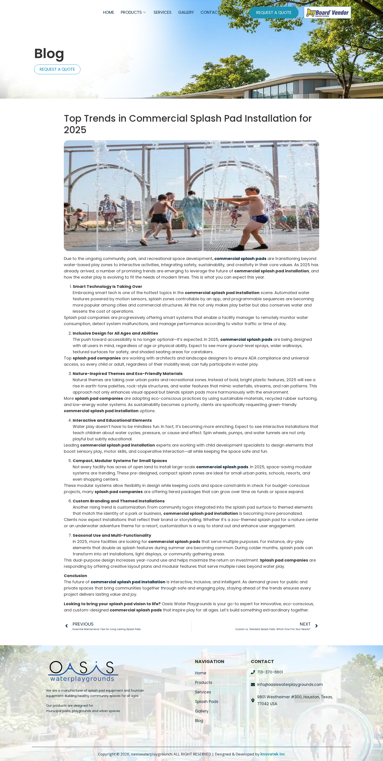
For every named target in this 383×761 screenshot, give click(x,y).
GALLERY (186, 12)
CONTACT (210, 12)
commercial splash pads (240, 258)
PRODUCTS (131, 12)
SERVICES (163, 12)
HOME (108, 12)
